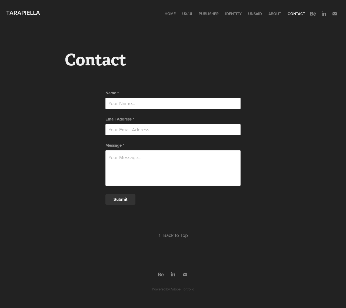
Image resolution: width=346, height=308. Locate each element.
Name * (112, 93)
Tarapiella (23, 12)
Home (170, 13)
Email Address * (119, 119)
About (274, 13)
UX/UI (187, 13)
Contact (296, 13)
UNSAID (255, 13)
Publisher (209, 13)
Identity (233, 13)
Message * (114, 145)
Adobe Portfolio (182, 289)
